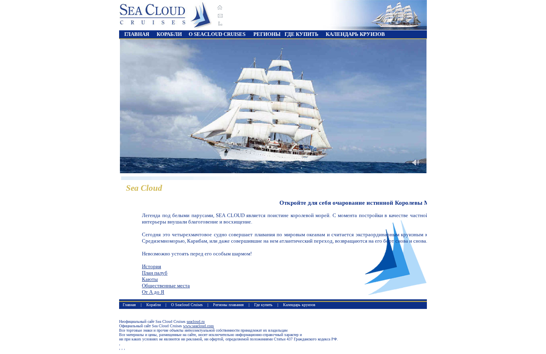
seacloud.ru (196, 321)
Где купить (263, 305)
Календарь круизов (299, 305)
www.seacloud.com (198, 326)
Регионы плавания (228, 305)
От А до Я (153, 292)
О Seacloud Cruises (187, 305)
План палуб (154, 273)
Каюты (150, 279)
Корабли (153, 305)
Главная (136, 34)
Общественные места (166, 286)
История (151, 266)
